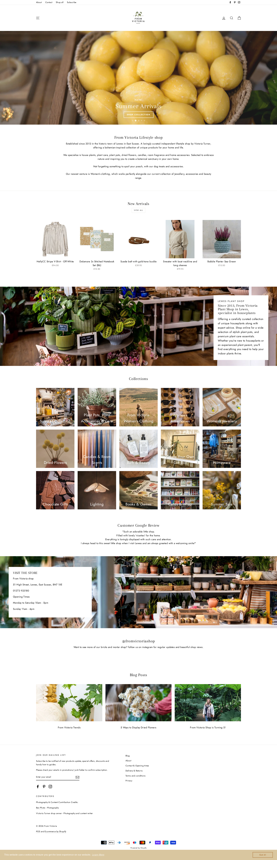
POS (38, 831)
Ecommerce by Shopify (55, 831)
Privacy (129, 780)
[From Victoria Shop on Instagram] (50, 786)
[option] (138, 78)
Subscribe (71, 2)
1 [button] (132, 120)
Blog (128, 755)
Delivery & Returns (134, 770)
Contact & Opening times (137, 765)
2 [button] (135, 120)
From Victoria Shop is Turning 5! (208, 727)
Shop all (59, 2)
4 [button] (141, 120)
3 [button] (138, 120)
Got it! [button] (262, 855)
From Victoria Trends (69, 727)
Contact (48, 2)
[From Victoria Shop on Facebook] (38, 786)
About (39, 2)
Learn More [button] (98, 855)
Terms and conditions (136, 775)
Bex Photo (40, 807)
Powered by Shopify (139, 848)
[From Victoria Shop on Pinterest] (44, 786)
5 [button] (144, 120)
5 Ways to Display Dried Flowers (138, 727)
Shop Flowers (138, 114)
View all (138, 210)
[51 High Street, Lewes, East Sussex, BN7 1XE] (138, 592)
